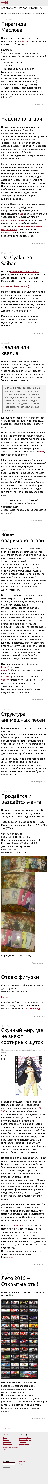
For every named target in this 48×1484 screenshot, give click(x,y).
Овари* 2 (6, 676)
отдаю (12, 1257)
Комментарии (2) (39, 1016)
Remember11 (23, 1446)
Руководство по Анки (10, 1448)
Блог (5, 1435)
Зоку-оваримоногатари (22, 537)
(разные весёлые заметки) (15, 286)
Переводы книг (24, 1444)
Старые (5, 1428)
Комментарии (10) (38, 782)
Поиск (6, 1461)
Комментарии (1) (39, 105)
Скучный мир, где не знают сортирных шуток (22, 1036)
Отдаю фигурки (20, 977)
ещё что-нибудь (32, 1008)
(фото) (4, 997)
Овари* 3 (6, 679)
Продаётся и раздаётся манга (21, 799)
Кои (21, 213)
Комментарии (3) (39, 700)
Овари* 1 (6, 670)
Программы (7, 1442)
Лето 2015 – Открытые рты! (19, 1281)
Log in (22, 1461)
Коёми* (5, 667)
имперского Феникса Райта (24, 271)
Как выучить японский (7, 1445)
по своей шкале (17, 1225)
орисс (41, 451)
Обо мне (6, 1450)
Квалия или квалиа (15, 350)
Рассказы (6, 1440)
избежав (24, 41)
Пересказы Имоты (25, 1438)
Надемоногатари (21, 119)
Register (21, 1464)
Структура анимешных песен (23, 717)
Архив (5, 1438)
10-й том (23, 1442)
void (4, 2)
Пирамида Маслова (13, 27)
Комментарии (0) (39, 243)
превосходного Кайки (12, 220)
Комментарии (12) (38, 520)
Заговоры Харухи (25, 1440)
